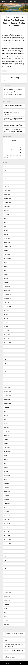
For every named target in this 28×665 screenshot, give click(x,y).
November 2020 (7, 443)
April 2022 (6, 375)
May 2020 (6, 467)
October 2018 (7, 503)
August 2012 (6, 604)
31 (20, 155)
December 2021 (7, 391)
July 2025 (6, 218)
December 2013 (7, 540)
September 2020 (7, 451)
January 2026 (7, 194)
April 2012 (6, 620)
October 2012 (7, 596)
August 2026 (6, 166)
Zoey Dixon (6, 639)
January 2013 (7, 584)
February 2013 (7, 580)
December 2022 (7, 343)
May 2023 (6, 322)
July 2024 (6, 266)
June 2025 (6, 222)
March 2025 (6, 234)
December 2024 (7, 246)
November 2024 (7, 250)
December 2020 (7, 439)
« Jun (4, 157)
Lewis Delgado (7, 644)
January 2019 (7, 491)
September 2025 (7, 210)
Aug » (7, 157)
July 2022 (6, 363)
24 (20, 152)
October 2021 (7, 399)
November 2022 (7, 347)
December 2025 (7, 198)
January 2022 (7, 387)
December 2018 (7, 495)
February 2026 (7, 190)
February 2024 (7, 286)
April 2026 (6, 182)
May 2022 (6, 371)
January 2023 (7, 339)
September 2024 (7, 258)
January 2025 (7, 242)
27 (7, 155)
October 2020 (7, 447)
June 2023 (6, 318)
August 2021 (6, 407)
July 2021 (6, 411)
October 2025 (7, 206)
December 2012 (7, 588)
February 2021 (7, 431)
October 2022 (7, 351)
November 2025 (7, 202)
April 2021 (6, 423)
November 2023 (7, 298)
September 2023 (7, 306)
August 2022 (6, 359)
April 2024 (6, 278)
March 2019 (6, 483)
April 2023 (6, 326)
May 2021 (6, 419)
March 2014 (6, 527)
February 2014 (7, 531)
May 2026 (6, 178)
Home (4, 71)
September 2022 (7, 355)
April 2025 (6, 230)
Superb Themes (22, 663)
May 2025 (6, 226)
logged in (12, 80)
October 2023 (7, 302)
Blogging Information (8, 1)
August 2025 (6, 214)
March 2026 (6, 186)
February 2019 (7, 487)
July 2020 (6, 459)
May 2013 (6, 568)
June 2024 (6, 270)
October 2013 (7, 548)
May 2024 (6, 274)
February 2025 (7, 238)
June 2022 (6, 367)
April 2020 (6, 471)
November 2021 (7, 395)
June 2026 (6, 174)
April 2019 (6, 479)
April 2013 (6, 572)
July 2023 (6, 314)
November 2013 (7, 543)
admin (19, 28)
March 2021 (6, 427)
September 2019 (7, 475)
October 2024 (7, 254)
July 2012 (6, 608)
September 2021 (7, 403)
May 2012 (6, 616)
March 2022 (6, 379)
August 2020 (6, 455)
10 (20, 147)
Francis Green (7, 633)
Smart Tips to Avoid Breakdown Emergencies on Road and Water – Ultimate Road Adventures (13, 112)
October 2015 (7, 519)
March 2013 (6, 576)
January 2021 (7, 435)
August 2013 (6, 556)
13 (7, 149)
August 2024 (6, 262)
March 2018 (6, 511)
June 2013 (6, 564)
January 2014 (7, 535)
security (16, 38)
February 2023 (7, 335)
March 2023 (6, 330)
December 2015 (7, 515)
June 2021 (6, 415)
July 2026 (6, 170)
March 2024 (6, 282)
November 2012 (7, 592)
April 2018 (6, 507)
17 (20, 149)
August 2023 (6, 310)
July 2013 (6, 560)
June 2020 (6, 463)
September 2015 (7, 523)
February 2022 (7, 383)
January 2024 (7, 290)
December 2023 (7, 294)
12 (4, 149)
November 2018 (7, 499)
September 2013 (7, 552)
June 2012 (6, 612)
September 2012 (7, 600)
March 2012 (6, 624)
